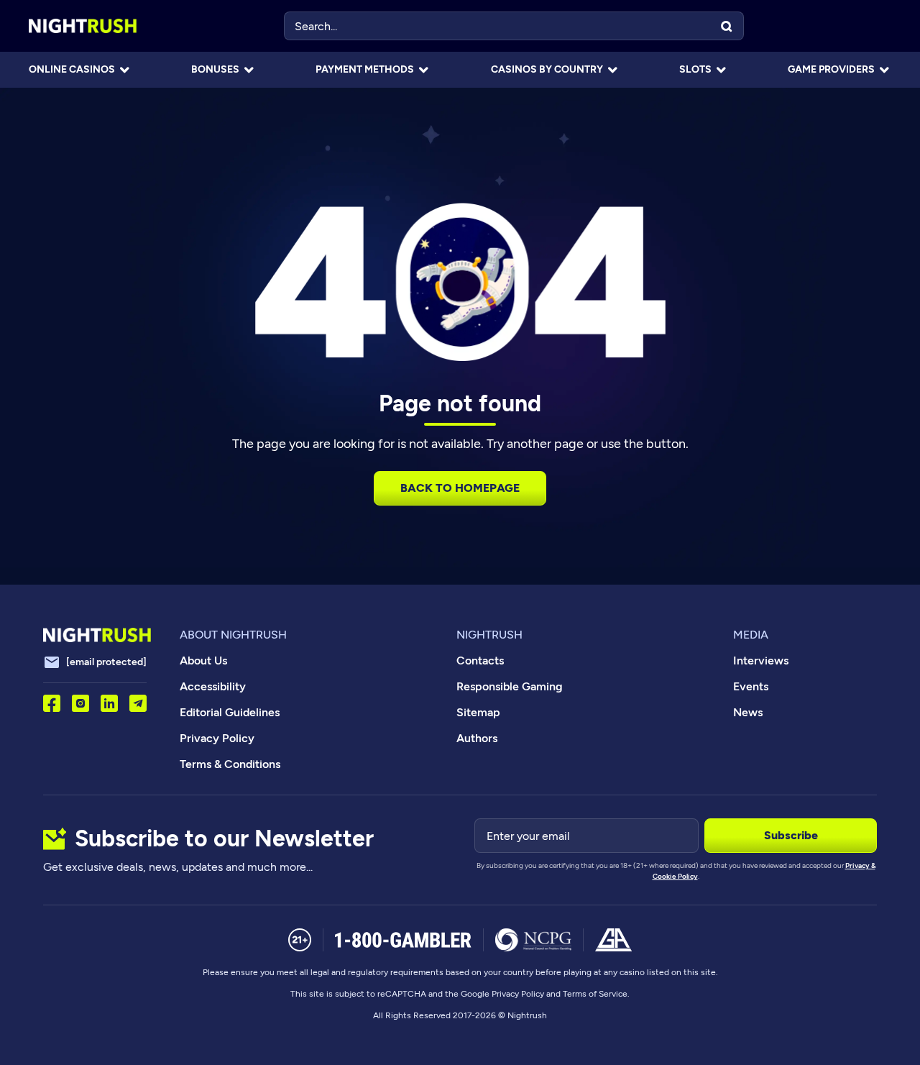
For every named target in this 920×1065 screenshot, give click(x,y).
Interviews (760, 660)
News (748, 712)
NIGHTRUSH (489, 634)
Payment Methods (365, 69)
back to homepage (460, 488)
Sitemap (478, 712)
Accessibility (213, 686)
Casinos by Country (547, 69)
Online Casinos (72, 69)
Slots (695, 69)
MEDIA (750, 634)
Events (750, 686)
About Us (203, 660)
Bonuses (215, 69)
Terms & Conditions (230, 764)
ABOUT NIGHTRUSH (233, 634)
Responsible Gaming (509, 686)
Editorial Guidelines (230, 712)
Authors (476, 738)
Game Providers (831, 69)
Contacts (480, 660)
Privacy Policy (217, 738)
